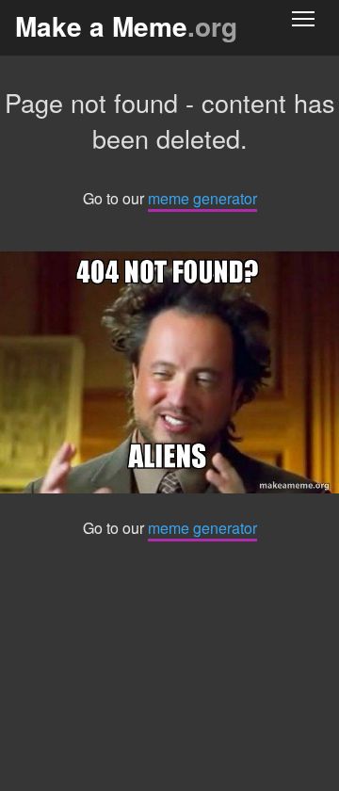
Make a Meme (126, 26)
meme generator (202, 198)
